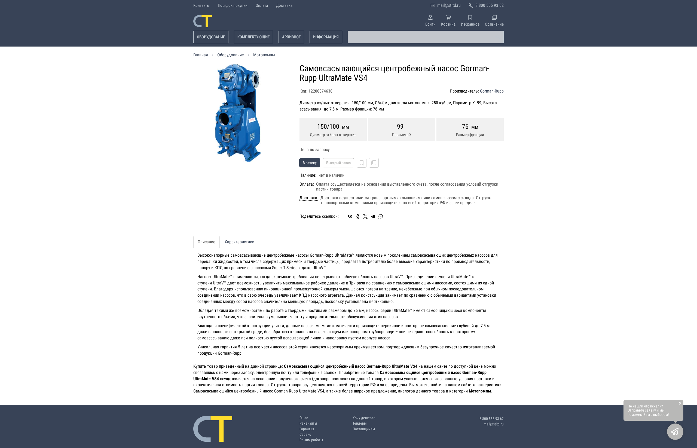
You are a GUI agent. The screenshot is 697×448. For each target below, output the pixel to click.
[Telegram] (373, 216)
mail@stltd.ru (449, 5)
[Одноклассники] (357, 216)
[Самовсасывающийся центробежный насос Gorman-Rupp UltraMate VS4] (242, 113)
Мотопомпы (264, 54)
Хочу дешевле (364, 418)
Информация (326, 37)
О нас (303, 418)
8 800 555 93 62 (489, 5)
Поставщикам (364, 429)
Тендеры (360, 423)
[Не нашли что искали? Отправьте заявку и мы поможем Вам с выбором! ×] (675, 432)
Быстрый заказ (338, 163)
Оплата (262, 5)
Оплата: (306, 184)
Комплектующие (253, 37)
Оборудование (211, 37)
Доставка (284, 5)
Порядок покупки (232, 5)
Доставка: (308, 197)
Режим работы (311, 440)
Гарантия (306, 429)
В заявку (310, 163)
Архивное (291, 37)
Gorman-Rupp (492, 91)
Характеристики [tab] (239, 241)
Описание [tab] (206, 241)
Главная (200, 54)
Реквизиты (308, 423)
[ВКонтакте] (350, 216)
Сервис (305, 434)
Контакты (201, 5)
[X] (365, 216)
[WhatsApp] (380, 216)
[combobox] (426, 37)
